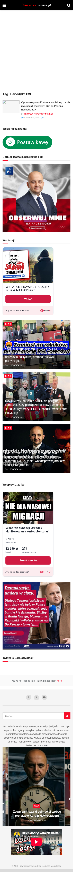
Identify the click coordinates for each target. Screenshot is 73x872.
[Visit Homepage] (36, 5)
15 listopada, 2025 (15, 365)
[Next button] (67, 786)
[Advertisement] (36, 51)
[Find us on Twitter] (36, 697)
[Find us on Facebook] (28, 697)
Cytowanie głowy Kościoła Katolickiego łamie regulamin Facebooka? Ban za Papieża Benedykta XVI (45, 105)
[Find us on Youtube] (44, 697)
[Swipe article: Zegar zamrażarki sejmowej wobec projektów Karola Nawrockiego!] (36, 786)
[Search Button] (68, 5)
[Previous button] (5, 786)
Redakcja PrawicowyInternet (38, 114)
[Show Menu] (4, 5)
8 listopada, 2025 (15, 469)
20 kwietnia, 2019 (31, 117)
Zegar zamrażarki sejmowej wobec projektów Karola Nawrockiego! (37, 813)
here (59, 680)
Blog (8, 324)
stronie (44, 745)
